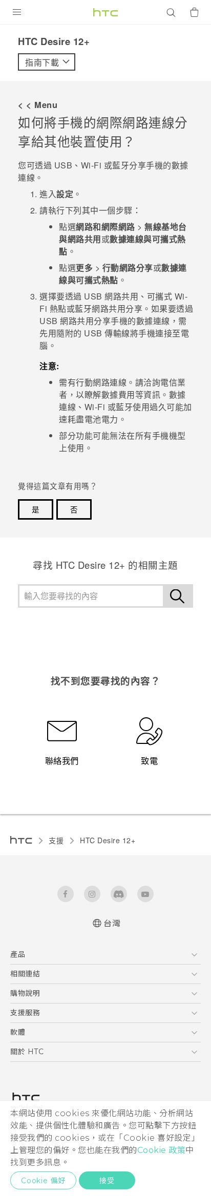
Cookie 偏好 (43, 1180)
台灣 (111, 923)
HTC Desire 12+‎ (107, 840)
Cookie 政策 (161, 1150)
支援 (56, 840)
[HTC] (105, 12)
